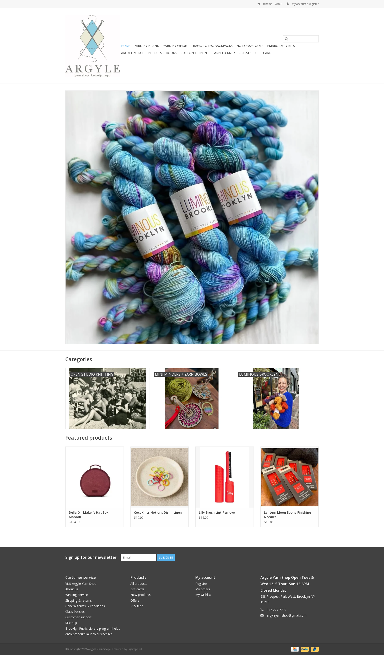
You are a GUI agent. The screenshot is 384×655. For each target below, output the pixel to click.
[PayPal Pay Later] (314, 649)
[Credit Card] (294, 649)
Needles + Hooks (162, 53)
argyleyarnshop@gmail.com (286, 615)
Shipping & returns (78, 600)
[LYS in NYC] (92, 46)
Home (125, 46)
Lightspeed (135, 649)
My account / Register (305, 4)
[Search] (286, 38)
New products (140, 595)
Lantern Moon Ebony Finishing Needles (287, 514)
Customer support (78, 617)
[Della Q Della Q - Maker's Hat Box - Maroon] (94, 477)
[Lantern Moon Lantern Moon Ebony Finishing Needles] (289, 477)
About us (71, 589)
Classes (245, 53)
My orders (202, 589)
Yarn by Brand (146, 46)
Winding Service (76, 595)
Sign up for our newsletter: (91, 557)
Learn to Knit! (223, 53)
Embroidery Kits (281, 46)
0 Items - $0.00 (272, 4)
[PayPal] (304, 649)
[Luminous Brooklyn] (192, 217)
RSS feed (136, 606)
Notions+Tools (249, 46)
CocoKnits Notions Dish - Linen (158, 512)
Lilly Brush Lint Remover (217, 512)
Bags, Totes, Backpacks (213, 46)
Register (201, 583)
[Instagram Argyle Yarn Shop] (315, 557)
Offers (134, 600)
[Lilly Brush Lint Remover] (224, 477)
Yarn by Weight (176, 46)
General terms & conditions (85, 606)
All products (138, 583)
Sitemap (71, 623)
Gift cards (264, 53)
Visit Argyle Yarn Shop (80, 583)
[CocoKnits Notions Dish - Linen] (159, 477)
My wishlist (203, 595)
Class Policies (75, 611)
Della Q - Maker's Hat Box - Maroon (90, 514)
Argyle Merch (132, 53)
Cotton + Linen (193, 53)
